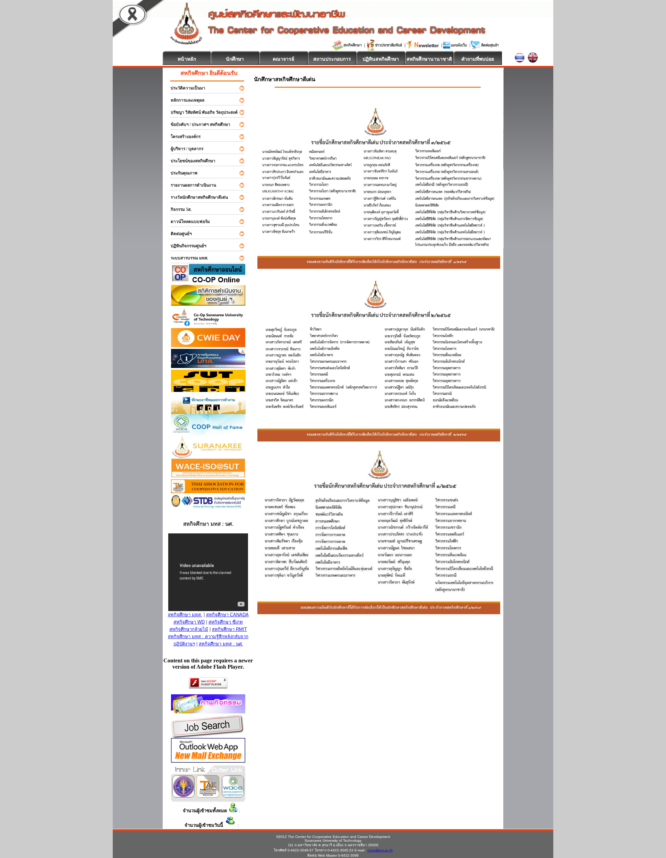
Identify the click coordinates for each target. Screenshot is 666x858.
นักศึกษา (235, 59)
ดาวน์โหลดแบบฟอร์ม (187, 221)
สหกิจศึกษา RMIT (229, 629)
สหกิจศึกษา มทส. (185, 614)
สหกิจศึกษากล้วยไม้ (188, 629)
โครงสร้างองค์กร (182, 136)
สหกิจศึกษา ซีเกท (225, 622)
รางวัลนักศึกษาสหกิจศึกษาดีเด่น (196, 197)
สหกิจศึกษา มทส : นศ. (221, 643)
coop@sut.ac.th (380, 850)
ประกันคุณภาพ (180, 173)
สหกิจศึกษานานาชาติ (429, 59)
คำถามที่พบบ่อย (477, 59)
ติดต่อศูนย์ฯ (178, 233)
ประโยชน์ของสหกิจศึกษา (189, 160)
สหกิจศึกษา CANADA (227, 614)
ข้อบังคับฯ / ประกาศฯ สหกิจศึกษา (197, 124)
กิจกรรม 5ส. (177, 209)
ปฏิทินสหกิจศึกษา (380, 59)
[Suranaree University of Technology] (208, 390)
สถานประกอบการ (332, 59)
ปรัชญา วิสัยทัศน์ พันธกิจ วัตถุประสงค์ (201, 112)
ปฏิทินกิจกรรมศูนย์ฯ (185, 245)
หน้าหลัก (187, 59)
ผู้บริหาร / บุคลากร (183, 148)
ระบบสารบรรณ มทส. (186, 258)
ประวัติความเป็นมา (184, 88)
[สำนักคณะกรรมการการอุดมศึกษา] (183, 796)
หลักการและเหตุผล (184, 100)
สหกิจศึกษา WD (189, 622)
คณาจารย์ (283, 59)
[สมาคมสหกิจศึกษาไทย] (208, 796)
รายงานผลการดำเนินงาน (190, 185)
